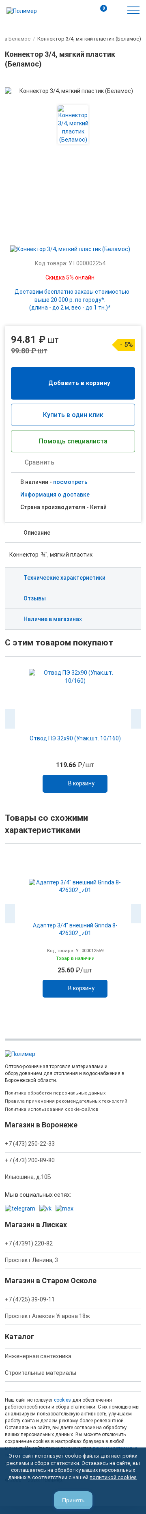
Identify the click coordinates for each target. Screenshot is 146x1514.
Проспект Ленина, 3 (31, 1260)
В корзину (81, 783)
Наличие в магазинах (53, 619)
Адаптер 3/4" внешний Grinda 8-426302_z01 (75, 929)
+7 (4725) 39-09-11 (30, 1299)
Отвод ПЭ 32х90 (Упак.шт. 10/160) (75, 738)
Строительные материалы (40, 1373)
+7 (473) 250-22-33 (30, 1143)
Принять (73, 1500)
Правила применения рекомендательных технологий (66, 1101)
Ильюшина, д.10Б (28, 1177)
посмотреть (70, 482)
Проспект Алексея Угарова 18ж (47, 1316)
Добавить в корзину (79, 383)
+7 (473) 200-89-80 (30, 1160)
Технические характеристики (64, 577)
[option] (73, 731)
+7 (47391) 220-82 (29, 1243)
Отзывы (35, 598)
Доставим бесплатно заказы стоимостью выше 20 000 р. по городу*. (72, 299)
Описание (37, 532)
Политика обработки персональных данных (55, 1093)
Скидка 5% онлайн (69, 277)
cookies (62, 1400)
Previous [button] (10, 719)
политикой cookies (113, 1477)
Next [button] (136, 719)
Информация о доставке (55, 494)
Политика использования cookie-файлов (52, 1109)
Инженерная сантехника (38, 1356)
